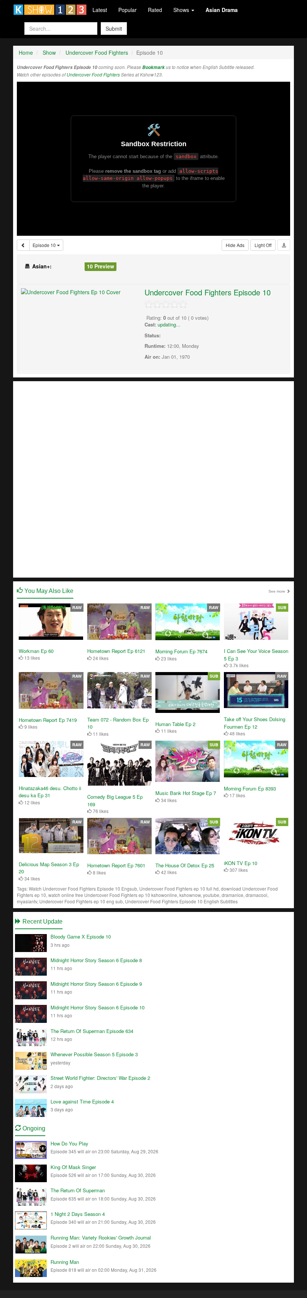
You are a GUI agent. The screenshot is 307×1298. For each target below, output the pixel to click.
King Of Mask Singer (73, 1167)
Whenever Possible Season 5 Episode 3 (94, 1054)
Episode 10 (45, 245)
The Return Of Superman (78, 1190)
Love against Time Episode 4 (82, 1101)
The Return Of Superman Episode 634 (92, 1031)
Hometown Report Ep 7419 (48, 719)
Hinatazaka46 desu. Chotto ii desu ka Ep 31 (50, 791)
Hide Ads (235, 245)
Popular (127, 9)
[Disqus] (153, 478)
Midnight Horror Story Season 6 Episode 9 (96, 983)
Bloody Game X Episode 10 (81, 936)
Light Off (263, 245)
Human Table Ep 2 (175, 724)
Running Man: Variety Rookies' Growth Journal (101, 1237)
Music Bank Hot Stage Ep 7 (185, 792)
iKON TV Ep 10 (240, 863)
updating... (169, 324)
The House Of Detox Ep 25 (184, 865)
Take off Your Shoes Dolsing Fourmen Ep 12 (254, 723)
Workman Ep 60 (36, 650)
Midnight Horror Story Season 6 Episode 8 (96, 960)
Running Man (65, 1261)
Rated (155, 9)
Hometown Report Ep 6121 (116, 650)
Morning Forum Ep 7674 (181, 651)
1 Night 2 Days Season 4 (78, 1213)
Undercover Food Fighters (93, 75)
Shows (182, 9)
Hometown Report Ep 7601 (116, 865)
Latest (99, 9)
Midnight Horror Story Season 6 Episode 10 (98, 1007)
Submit (114, 28)
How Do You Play (69, 1143)
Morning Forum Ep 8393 (250, 788)
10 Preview (100, 266)
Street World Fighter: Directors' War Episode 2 (100, 1077)
